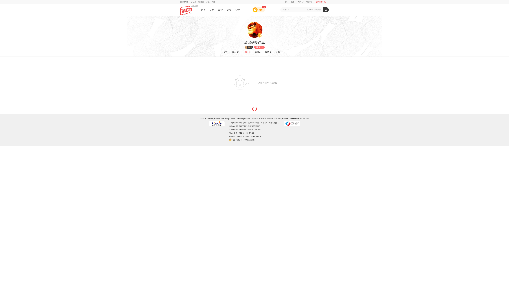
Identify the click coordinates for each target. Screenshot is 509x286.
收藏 (279, 52)
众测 (237, 9)
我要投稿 (322, 2)
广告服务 (232, 119)
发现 (220, 9)
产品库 (193, 2)
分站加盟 (270, 119)
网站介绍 (217, 119)
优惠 (212, 9)
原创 (229, 9)
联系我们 (262, 119)
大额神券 (317, 10)
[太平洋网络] (217, 123)
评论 (268, 52)
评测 (257, 52)
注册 (292, 2)
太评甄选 (201, 2)
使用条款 (255, 119)
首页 (203, 9)
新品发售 (310, 10)
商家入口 (301, 2)
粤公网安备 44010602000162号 (243, 140)
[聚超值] (189, 10)
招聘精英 (277, 119)
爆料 (247, 52)
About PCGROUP (206, 119)
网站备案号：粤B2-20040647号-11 (241, 133)
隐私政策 (224, 119)
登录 (286, 2)
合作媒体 (240, 119)
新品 (208, 2)
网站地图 (285, 119)
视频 (213, 2)
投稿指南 (247, 119)
